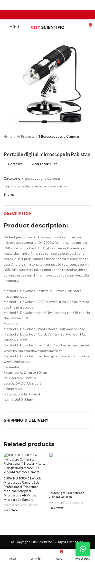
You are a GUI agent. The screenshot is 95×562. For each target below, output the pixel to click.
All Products (26, 136)
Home (8, 136)
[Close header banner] (89, 5)
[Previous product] (79, 144)
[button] (83, 549)
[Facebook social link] (42, 14)
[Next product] (88, 144)
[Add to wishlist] (39, 459)
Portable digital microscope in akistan (39, 186)
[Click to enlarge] (12, 119)
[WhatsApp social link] (53, 14)
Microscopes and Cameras (59, 136)
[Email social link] (47, 14)
